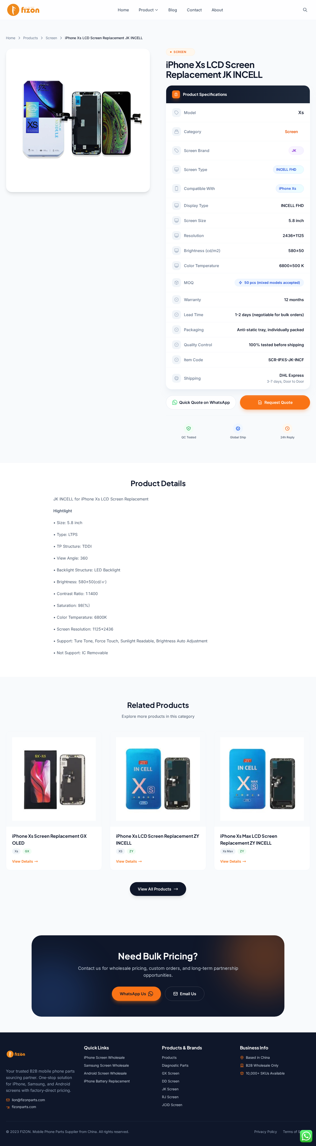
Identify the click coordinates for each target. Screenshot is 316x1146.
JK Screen (170, 1089)
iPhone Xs (287, 188)
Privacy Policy (265, 1131)
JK (294, 150)
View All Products (154, 889)
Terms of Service (296, 1131)
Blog (172, 9)
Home (123, 9)
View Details (22, 861)
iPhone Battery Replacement (107, 1081)
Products (30, 38)
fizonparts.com (24, 1107)
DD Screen (170, 1081)
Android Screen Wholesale (105, 1073)
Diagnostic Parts (175, 1065)
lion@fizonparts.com (28, 1100)
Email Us (188, 993)
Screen (51, 38)
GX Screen (170, 1073)
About (217, 9)
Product (146, 9)
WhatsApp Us (133, 993)
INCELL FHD (286, 169)
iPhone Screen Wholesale (104, 1057)
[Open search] (305, 10)
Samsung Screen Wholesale (106, 1065)
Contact (194, 9)
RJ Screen (170, 1097)
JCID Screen (172, 1105)
